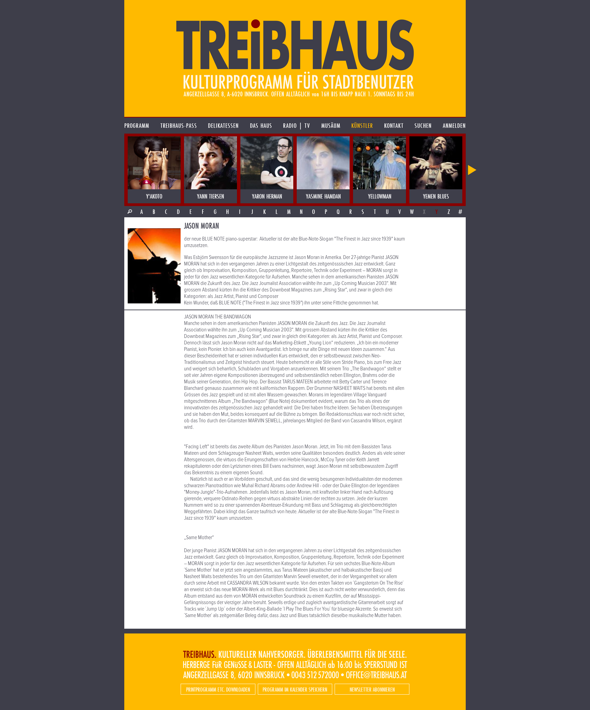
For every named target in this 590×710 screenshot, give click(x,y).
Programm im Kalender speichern (295, 689)
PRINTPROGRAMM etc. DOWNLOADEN (218, 689)
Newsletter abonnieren (372, 689)
